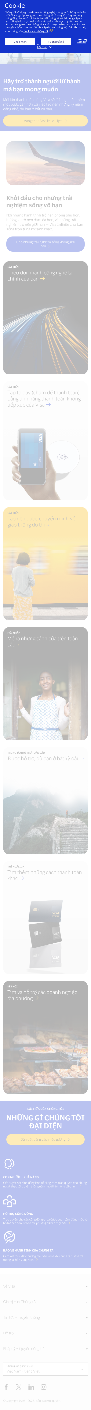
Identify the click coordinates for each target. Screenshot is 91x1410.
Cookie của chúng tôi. (35, 31)
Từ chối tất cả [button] (56, 41)
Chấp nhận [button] (20, 41)
